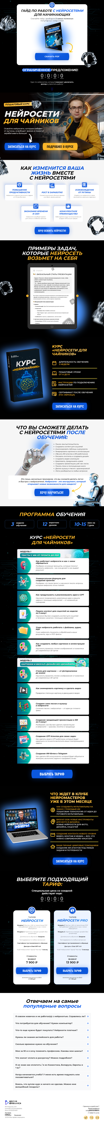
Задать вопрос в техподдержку (93, 1109)
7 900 (32, 962)
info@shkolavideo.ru (92, 1110)
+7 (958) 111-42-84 (93, 1113)
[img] (86, 1118)
